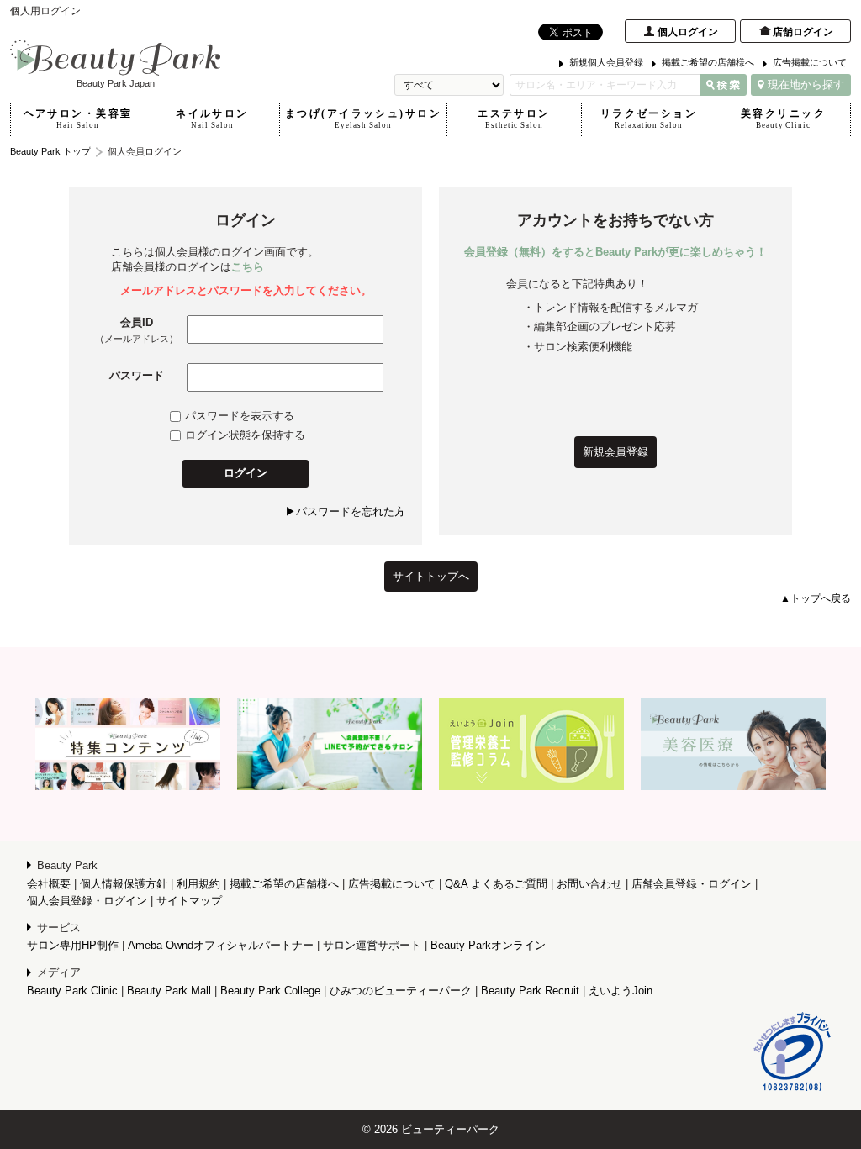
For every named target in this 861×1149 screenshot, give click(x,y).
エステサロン (514, 118)
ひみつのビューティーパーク (401, 990)
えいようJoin (620, 990)
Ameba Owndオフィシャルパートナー (221, 945)
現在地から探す (806, 84)
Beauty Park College (270, 990)
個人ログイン (688, 32)
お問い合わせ (589, 884)
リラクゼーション (648, 118)
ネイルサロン (212, 118)
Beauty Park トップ (50, 151)
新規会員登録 (615, 451)
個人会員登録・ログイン (87, 900)
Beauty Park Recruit (530, 990)
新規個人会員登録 (606, 62)
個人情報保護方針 (123, 884)
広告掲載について (810, 62)
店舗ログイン (803, 32)
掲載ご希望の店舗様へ (708, 62)
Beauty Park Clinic (72, 990)
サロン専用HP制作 (73, 945)
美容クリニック (783, 118)
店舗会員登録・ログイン (691, 884)
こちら (247, 267)
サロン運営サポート (372, 945)
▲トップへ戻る (815, 598)
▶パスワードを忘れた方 (345, 511)
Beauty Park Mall (169, 990)
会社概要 (49, 884)
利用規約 (198, 884)
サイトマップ (189, 900)
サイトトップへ (431, 576)
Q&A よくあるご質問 (496, 884)
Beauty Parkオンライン (488, 945)
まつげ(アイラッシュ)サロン (363, 118)
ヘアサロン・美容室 (78, 118)
